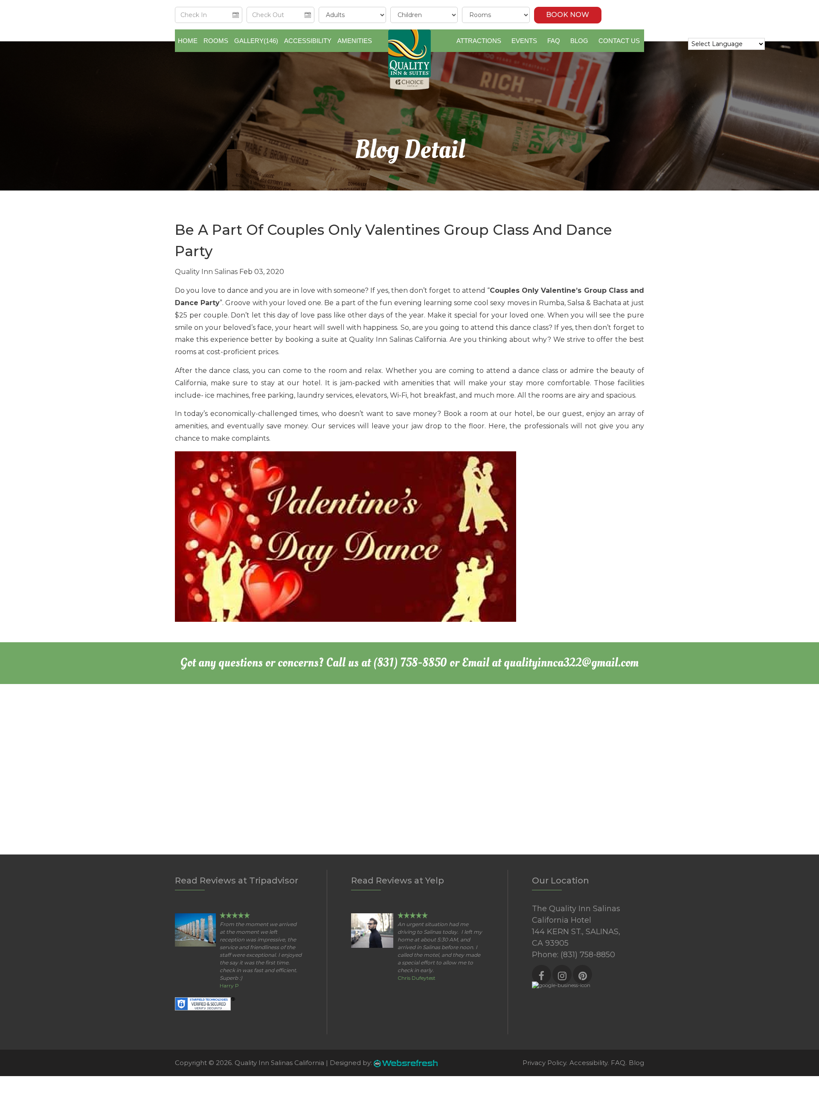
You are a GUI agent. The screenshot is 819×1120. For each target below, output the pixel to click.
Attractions (478, 40)
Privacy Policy (544, 1063)
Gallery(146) (256, 40)
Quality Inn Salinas (206, 272)
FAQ (553, 40)
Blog (579, 40)
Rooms (215, 40)
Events (524, 40)
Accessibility (307, 40)
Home (187, 40)
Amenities (354, 40)
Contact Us (619, 40)
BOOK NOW (567, 15)
